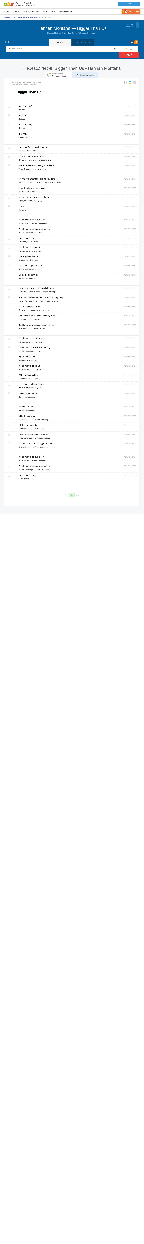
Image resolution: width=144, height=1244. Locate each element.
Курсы (16, 11)
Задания (6, 11)
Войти (129, 4)
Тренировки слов (65, 11)
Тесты (45, 11)
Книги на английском (30, 11)
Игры (53, 11)
